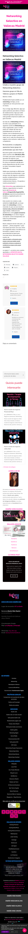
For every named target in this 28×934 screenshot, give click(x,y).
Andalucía (15, 882)
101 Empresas (13, 855)
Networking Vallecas (14, 754)
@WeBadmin (9, 414)
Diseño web (14, 711)
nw (21, 861)
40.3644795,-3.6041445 (12, 625)
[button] (25, 930)
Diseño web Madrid (14, 896)
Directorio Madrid (14, 779)
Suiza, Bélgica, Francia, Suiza (15, 888)
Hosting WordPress (14, 827)
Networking (19, 416)
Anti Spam (14, 846)
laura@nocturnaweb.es (13, 632)
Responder (14, 303)
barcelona (21, 880)
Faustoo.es (14, 544)
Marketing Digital (14, 733)
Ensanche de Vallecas (15, 884)
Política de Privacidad (14, 702)
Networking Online (14, 751)
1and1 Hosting (14, 836)
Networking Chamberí (14, 757)
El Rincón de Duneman (14, 785)
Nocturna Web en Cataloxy (14, 794)
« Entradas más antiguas (9, 467)
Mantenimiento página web (14, 720)
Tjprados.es (14, 541)
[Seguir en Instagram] (7, 812)
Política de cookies (14, 705)
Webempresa (14, 833)
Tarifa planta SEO (14, 742)
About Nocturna (14, 791)
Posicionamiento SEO (14, 739)
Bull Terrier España (14, 788)
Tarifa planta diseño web (14, 717)
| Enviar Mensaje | (17, 1)
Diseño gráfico (14, 730)
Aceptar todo (5, 931)
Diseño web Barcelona (14, 901)
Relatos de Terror (14, 782)
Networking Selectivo (11, 88)
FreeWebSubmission (14, 849)
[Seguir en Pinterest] (20, 812)
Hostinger (14, 839)
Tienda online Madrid (14, 723)
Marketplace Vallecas (14, 684)
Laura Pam (12, 489)
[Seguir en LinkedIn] (3, 812)
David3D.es (14, 538)
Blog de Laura (14, 773)
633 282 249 (9, 1)
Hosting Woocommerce (14, 830)
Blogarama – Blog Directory (14, 797)
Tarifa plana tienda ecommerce (14, 727)
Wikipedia (14, 763)
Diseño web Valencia (14, 906)
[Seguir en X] (24, 812)
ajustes (12, 929)
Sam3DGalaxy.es (14, 550)
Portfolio (14, 678)
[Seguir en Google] (16, 816)
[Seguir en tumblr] (12, 816)
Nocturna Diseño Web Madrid (14, 919)
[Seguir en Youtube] (11, 812)
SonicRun (14, 852)
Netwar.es (14, 547)
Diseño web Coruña (14, 911)
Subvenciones (14, 690)
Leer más (14, 575)
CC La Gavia (18, 606)
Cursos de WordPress (14, 687)
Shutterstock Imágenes (14, 858)
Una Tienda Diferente (14, 770)
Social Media (14, 736)
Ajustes (12, 931)
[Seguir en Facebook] (16, 812)
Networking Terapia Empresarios (14, 748)
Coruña (11, 882)
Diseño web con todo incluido (14, 714)
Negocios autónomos (9, 416)
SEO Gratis (14, 745)
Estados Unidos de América (14, 890)
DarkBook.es (14, 776)
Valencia (6, 882)
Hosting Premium (14, 824)
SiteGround (14, 842)
